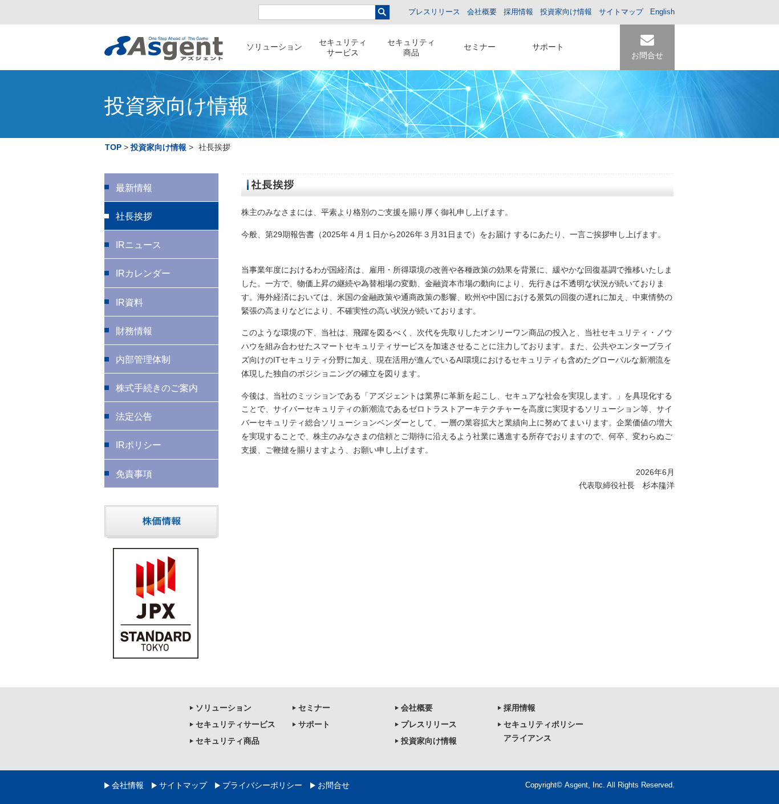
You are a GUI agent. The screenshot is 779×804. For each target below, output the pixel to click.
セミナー (480, 46)
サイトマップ (621, 11)
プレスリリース (434, 11)
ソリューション (274, 46)
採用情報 (518, 11)
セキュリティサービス (343, 47)
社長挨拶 (134, 216)
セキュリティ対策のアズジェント (163, 48)
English (662, 11)
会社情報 (128, 785)
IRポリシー (138, 445)
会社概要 (482, 11)
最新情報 (134, 188)
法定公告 (134, 416)
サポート (548, 46)
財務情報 (134, 331)
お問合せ (334, 785)
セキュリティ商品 (411, 47)
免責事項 (134, 474)
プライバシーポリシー (262, 785)
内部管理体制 (143, 359)
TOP (113, 147)
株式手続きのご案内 (157, 388)
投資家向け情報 (566, 11)
